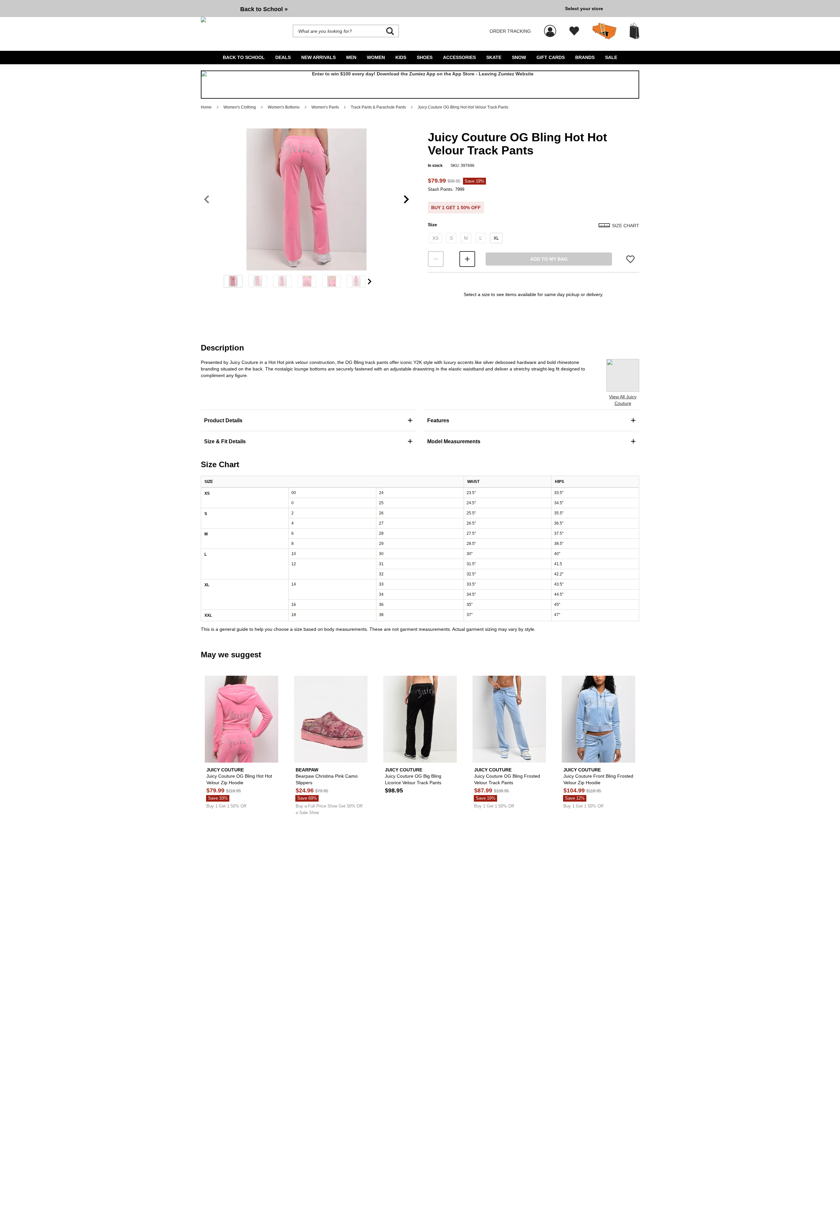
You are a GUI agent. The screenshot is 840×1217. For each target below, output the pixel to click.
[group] (380, 8)
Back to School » (264, 9)
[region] (306, 210)
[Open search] (390, 31)
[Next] (406, 199)
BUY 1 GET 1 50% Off (456, 207)
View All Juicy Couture (623, 400)
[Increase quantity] (467, 259)
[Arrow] (370, 281)
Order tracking (510, 31)
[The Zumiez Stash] (604, 31)
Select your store (584, 8)
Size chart (625, 225)
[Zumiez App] (420, 84)
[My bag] (634, 31)
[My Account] (550, 27)
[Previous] (206, 199)
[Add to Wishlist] (630, 259)
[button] (306, 199)
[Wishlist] (574, 31)
